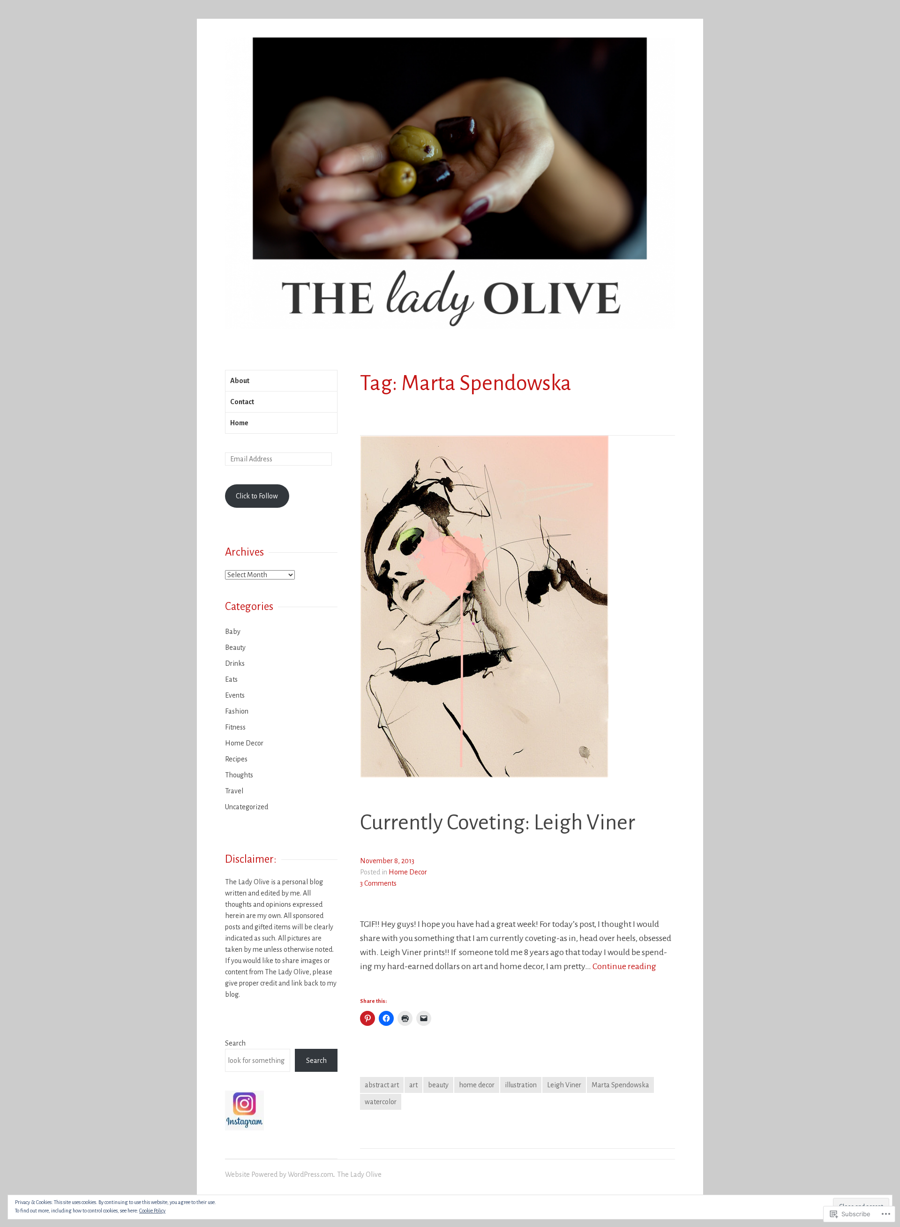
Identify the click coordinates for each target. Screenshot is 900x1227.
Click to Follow (257, 496)
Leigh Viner (564, 1085)
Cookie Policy (152, 1210)
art (413, 1085)
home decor (477, 1085)
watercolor (381, 1102)
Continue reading (624, 966)
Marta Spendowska (620, 1085)
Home (239, 423)
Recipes (236, 759)
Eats (231, 679)
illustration (521, 1085)
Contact (242, 402)
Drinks (235, 663)
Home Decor (408, 872)
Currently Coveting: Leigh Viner (497, 822)
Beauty (235, 647)
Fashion (236, 711)
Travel (234, 791)
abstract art (382, 1085)
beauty (438, 1085)
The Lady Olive (359, 1174)
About (239, 380)
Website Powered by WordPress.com (279, 1174)
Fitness (235, 727)
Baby (232, 631)
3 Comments (378, 883)
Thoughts (239, 775)
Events (235, 695)
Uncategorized (246, 807)
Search (235, 1043)
